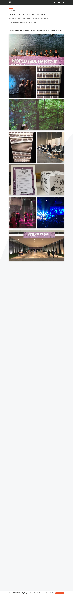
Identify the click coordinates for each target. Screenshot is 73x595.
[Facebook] (55, 3)
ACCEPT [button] (59, 593)
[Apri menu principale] (63, 2)
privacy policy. (38, 593)
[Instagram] (59, 3)
